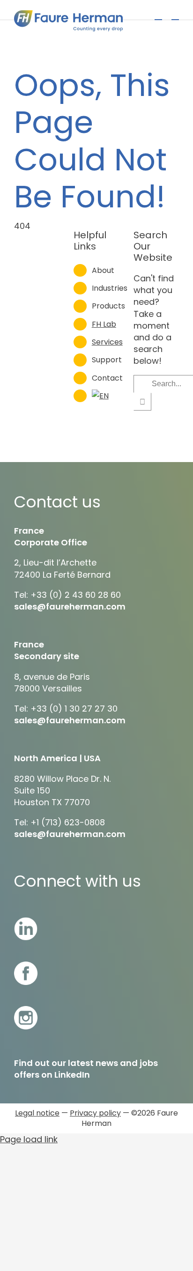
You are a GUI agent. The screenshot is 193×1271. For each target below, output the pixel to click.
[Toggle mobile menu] (175, 15)
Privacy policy (95, 1113)
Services (107, 342)
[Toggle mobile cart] (158, 15)
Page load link (29, 1139)
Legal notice (37, 1113)
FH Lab (104, 324)
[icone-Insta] (25, 1010)
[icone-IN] (25, 921)
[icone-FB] (25, 965)
